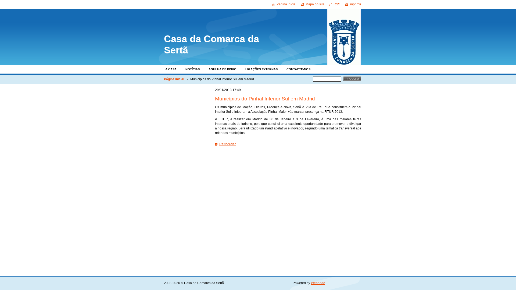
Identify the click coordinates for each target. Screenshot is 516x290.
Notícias (192, 69)
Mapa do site (315, 4)
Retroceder (227, 144)
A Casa (171, 69)
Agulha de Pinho (222, 69)
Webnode (318, 283)
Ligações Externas (261, 69)
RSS (337, 4)
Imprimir (355, 4)
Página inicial (174, 79)
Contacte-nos (298, 69)
